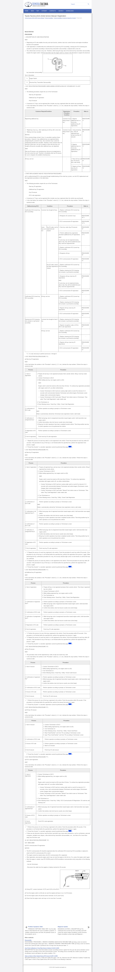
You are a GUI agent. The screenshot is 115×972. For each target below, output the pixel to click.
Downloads (70, 11)
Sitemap (44, 11)
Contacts (53, 11)
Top (37, 11)
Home (26, 11)
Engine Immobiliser (49, 18)
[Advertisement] (57, 24)
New (32, 11)
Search (60, 11)
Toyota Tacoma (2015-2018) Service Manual (34, 18)
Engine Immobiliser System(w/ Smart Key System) (65, 18)
